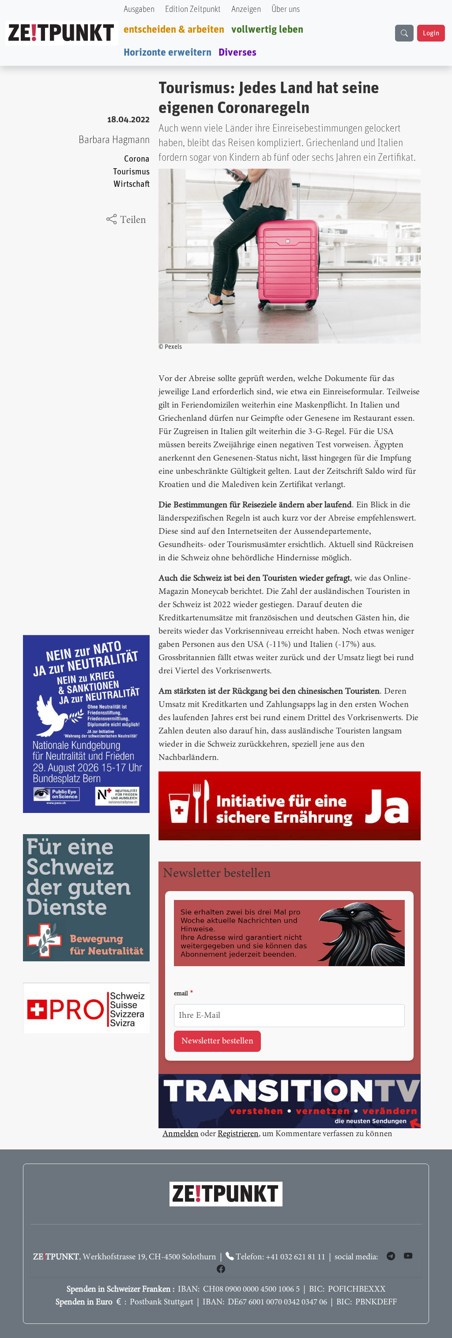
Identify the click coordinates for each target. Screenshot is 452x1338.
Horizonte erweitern (167, 52)
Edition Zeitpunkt (193, 9)
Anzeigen (246, 9)
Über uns (285, 9)
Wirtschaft (131, 184)
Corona (137, 159)
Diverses (237, 52)
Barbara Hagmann (114, 140)
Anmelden (180, 1134)
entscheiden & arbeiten (174, 29)
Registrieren (238, 1134)
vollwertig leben (267, 29)
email (181, 994)
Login (431, 33)
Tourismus (131, 172)
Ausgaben (139, 9)
